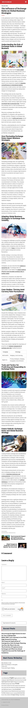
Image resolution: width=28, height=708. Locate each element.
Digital (2, 681)
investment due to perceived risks (10, 103)
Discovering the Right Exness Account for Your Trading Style (13, 634)
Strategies (13, 694)
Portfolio (3, 693)
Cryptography (3, 680)
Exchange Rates (4, 532)
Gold (2, 689)
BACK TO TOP (6, 702)
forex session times (5, 687)
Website (3, 593)
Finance (13, 683)
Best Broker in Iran (6, 663)
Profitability (8, 693)
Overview (9, 691)
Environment (19, 681)
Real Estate (19, 693)
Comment (3, 564)
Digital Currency (13, 681)
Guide (4, 689)
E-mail (3, 588)
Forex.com (4, 666)
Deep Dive (22, 680)
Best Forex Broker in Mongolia (9, 664)
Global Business (12, 532)
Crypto (12, 678)
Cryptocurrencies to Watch (19, 678)
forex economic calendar (5, 685)
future (13, 248)
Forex (17, 683)
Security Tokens (4, 694)
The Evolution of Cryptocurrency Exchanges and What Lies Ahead (11, 648)
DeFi (25, 680)
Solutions (8, 694)
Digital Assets (7, 681)
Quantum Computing (13, 693)
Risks (23, 693)
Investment (18, 689)
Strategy (17, 694)
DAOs (13, 680)
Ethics (23, 681)
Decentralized (17, 680)
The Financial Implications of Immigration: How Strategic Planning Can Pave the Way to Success (13, 643)
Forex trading (4, 531)
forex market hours (21, 685)
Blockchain (7, 678)
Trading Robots (22, 694)
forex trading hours (12, 687)
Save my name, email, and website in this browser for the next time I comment (13, 603)
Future (17, 687)
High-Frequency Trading (10, 689)
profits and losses (17, 118)
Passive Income (15, 691)
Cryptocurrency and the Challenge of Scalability (13, 652)
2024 (2, 678)
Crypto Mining (9, 680)
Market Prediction (4, 691)
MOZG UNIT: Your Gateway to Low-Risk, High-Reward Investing (13, 638)
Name (3, 582)
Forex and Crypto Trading (8, 668)
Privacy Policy (4, 705)
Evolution (3, 683)
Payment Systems (22, 691)
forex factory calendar (14, 685)
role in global (20, 69)
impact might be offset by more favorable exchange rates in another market (13, 271)
